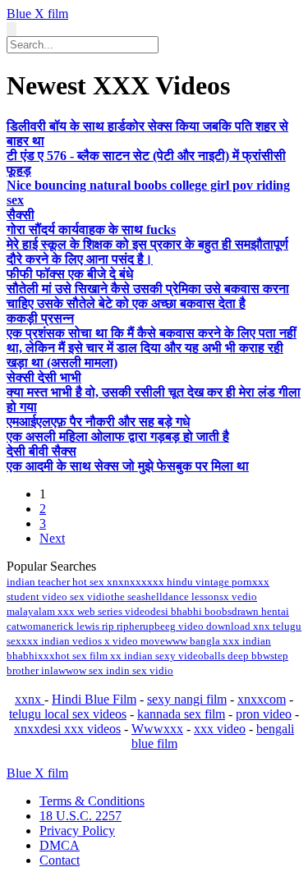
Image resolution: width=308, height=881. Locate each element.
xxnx (29, 699)
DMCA (59, 845)
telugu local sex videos (67, 714)
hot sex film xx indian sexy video (129, 655)
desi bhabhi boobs (191, 611)
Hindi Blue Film (94, 699)
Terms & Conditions (92, 801)
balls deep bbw (237, 655)
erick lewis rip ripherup (103, 626)
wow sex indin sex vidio (119, 670)
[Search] (11, 29)
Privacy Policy (77, 830)
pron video (264, 714)
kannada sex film (181, 714)
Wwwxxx (157, 729)
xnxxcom (261, 699)
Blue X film (37, 14)
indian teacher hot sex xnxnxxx (77, 582)
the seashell (137, 596)
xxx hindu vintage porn (199, 582)
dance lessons (193, 596)
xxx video (220, 729)
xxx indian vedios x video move (93, 641)
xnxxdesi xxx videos (67, 729)
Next (52, 538)
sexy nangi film (187, 699)
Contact (59, 860)
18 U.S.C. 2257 (80, 816)
